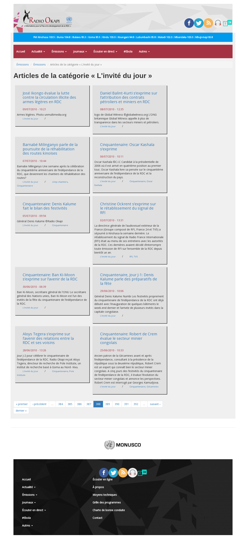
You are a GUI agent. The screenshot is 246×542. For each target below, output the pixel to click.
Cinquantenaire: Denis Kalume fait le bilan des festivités (49, 206)
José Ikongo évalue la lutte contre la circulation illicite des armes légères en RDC (49, 97)
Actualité (37, 51)
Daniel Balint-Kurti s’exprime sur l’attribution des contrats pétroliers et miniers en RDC (128, 97)
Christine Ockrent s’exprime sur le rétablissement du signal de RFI (128, 208)
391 (126, 404)
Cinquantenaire (25, 185)
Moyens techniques (105, 494)
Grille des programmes (107, 502)
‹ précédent (39, 404)
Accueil (20, 51)
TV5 (136, 256)
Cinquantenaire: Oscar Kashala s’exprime (127, 147)
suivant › (155, 404)
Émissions (58, 51)
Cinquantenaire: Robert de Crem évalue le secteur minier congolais (128, 338)
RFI (131, 256)
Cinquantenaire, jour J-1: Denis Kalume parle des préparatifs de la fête (128, 279)
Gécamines (152, 386)
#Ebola (128, 51)
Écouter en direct (104, 51)
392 (136, 404)
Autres (143, 51)
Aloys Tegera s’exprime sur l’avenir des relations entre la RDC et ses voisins (48, 338)
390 (117, 404)
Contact (97, 518)
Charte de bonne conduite (109, 510)
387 (88, 404)
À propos (98, 487)
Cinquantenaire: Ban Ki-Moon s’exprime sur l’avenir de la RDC (50, 277)
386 (79, 404)
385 (70, 404)
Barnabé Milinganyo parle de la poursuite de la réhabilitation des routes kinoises (50, 149)
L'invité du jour (30, 118)
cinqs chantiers (60, 181)
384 (60, 404)
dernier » (21, 410)
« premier (22, 404)
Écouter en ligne (103, 479)
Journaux (79, 51)
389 (107, 404)
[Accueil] (49, 18)
